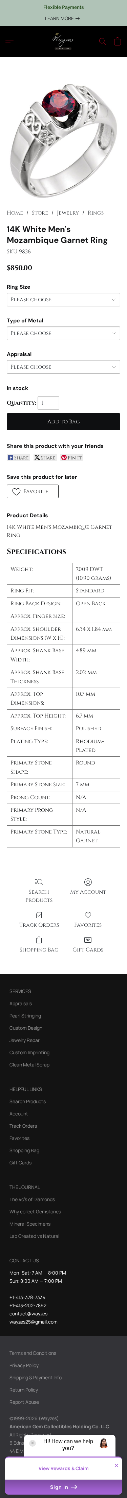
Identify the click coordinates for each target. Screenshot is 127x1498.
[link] (63, 18)
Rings (96, 213)
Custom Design (25, 1028)
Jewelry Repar (24, 1040)
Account (18, 1113)
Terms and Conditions (32, 1353)
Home (15, 213)
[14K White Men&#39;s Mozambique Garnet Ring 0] (63, 141)
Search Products (38, 896)
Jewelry (68, 213)
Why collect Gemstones (35, 1211)
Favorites (88, 925)
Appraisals (20, 1003)
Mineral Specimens (29, 1224)
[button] (64, 41)
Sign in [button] (60, 1487)
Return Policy (23, 1389)
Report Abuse (24, 1402)
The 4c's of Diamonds (32, 1199)
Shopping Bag (39, 950)
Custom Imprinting (29, 1052)
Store (40, 213)
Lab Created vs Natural (34, 1236)
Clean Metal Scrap (29, 1064)
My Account (88, 892)
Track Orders (39, 925)
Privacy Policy (24, 1365)
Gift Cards (87, 950)
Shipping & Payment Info (35, 1377)
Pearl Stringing (25, 1015)
